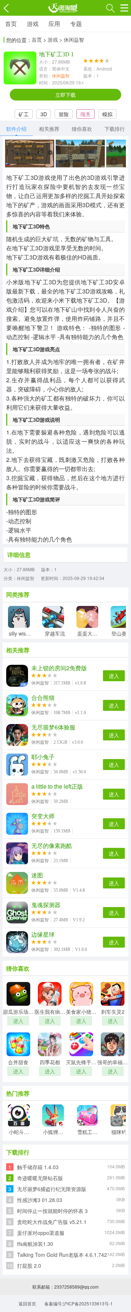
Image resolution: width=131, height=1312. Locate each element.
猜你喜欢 (82, 128)
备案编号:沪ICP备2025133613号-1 (78, 1303)
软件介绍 (16, 128)
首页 (11, 23)
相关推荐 (49, 128)
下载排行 (114, 128)
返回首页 (27, 1303)
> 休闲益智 (71, 39)
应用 (54, 23)
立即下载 (65, 94)
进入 (114, 675)
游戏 (33, 23)
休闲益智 (61, 75)
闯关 (85, 114)
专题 (76, 23)
